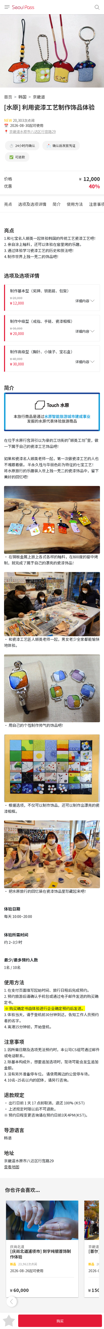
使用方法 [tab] (75, 204)
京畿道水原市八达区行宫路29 (32, 131)
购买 (60, 1320)
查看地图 (11, 1166)
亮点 (8, 204)
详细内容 (82, 300)
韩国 (22, 97)
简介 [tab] (57, 204)
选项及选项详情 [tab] (32, 204)
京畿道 (39, 97)
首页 (8, 97)
